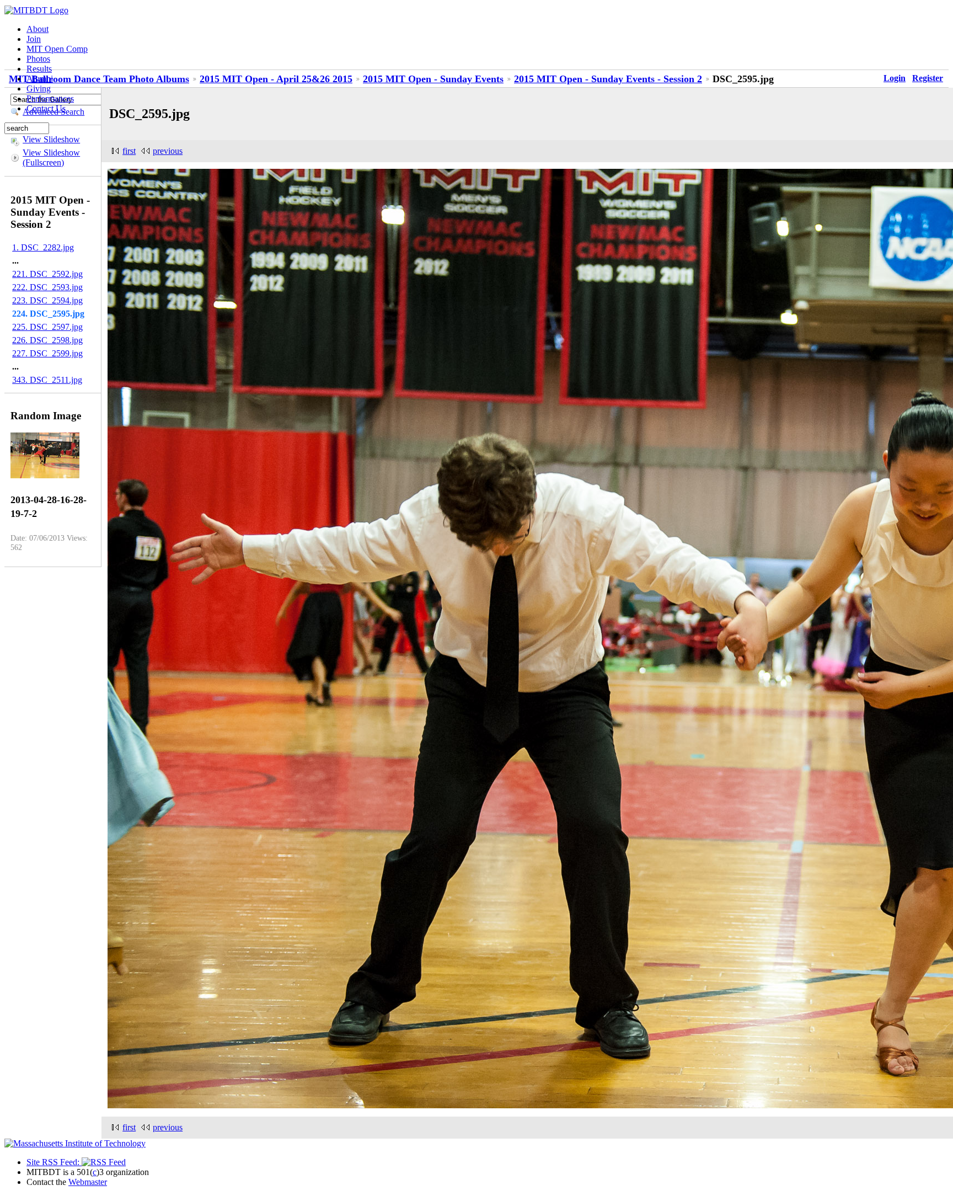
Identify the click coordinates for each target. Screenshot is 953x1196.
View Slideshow (51, 139)
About (37, 29)
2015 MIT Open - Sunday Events (433, 78)
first (129, 151)
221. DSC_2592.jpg (47, 274)
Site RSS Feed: (54, 1162)
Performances (50, 98)
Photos (38, 58)
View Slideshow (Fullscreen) (51, 157)
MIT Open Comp (57, 49)
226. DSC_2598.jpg (47, 340)
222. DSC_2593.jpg (47, 287)
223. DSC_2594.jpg (47, 300)
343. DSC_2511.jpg (47, 380)
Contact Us (46, 108)
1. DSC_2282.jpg (43, 247)
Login (895, 78)
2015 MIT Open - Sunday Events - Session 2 (608, 78)
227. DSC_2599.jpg (47, 353)
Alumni (39, 78)
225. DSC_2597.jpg (47, 327)
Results (39, 68)
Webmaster (87, 1182)
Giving (38, 88)
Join (33, 39)
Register (927, 78)
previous (168, 151)
